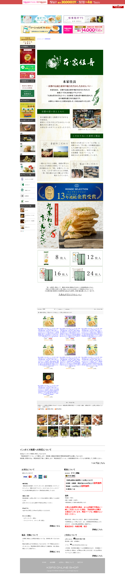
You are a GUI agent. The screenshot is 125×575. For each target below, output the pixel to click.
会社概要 (52, 562)
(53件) (51, 368)
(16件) (94, 368)
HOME (44, 562)
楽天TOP (80, 562)
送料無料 (67, 309)
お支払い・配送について (66, 562)
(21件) (72, 368)
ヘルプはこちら (98, 463)
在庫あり (61, 309)
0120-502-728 (80, 539)
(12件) (72, 340)
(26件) (51, 397)
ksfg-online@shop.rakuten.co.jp (79, 545)
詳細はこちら (97, 529)
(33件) (51, 340)
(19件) (94, 340)
